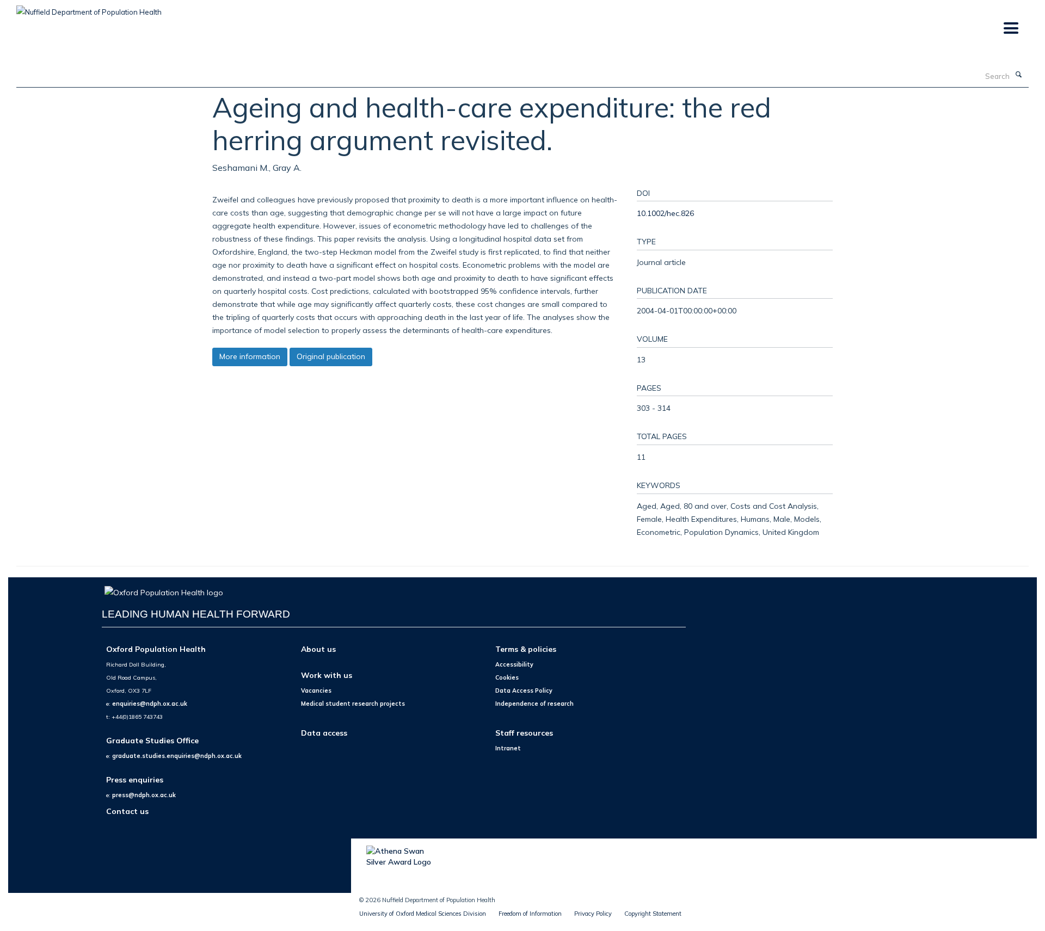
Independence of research (534, 703)
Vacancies (316, 690)
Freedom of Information (530, 913)
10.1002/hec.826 (665, 213)
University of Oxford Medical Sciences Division (422, 913)
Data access (324, 732)
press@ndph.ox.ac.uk (144, 795)
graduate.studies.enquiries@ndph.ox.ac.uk (177, 756)
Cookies (507, 677)
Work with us (326, 675)
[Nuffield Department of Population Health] (89, 8)
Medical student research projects (353, 703)
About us (318, 648)
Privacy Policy (593, 913)
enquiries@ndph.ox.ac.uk (149, 703)
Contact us (127, 811)
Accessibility (514, 664)
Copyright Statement (652, 913)
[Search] (1018, 75)
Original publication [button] (331, 356)
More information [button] (249, 356)
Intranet (508, 748)
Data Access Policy (523, 690)
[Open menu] (1010, 28)
